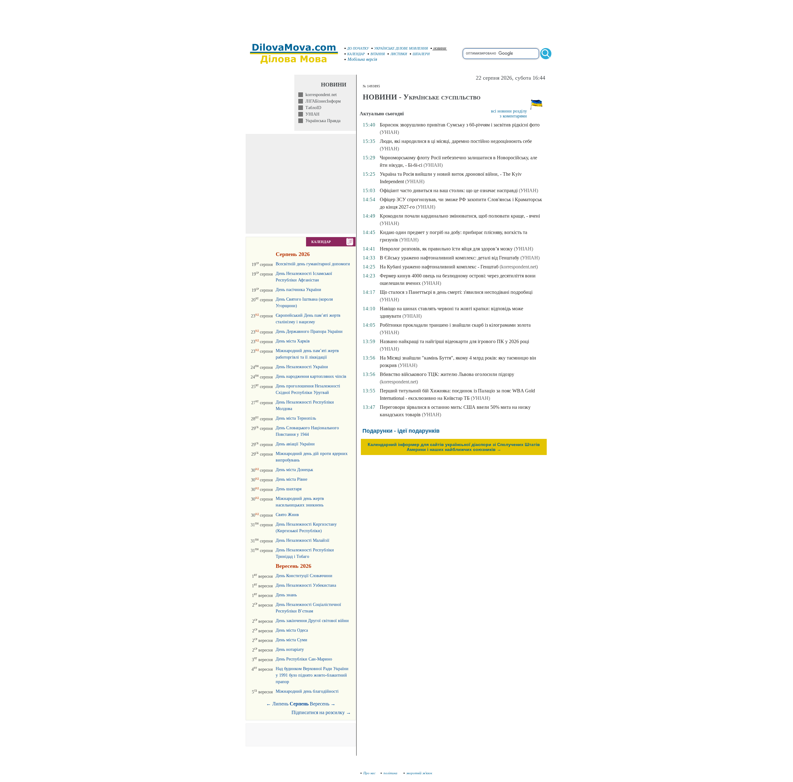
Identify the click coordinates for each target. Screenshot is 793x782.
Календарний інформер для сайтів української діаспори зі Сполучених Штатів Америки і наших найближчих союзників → (454, 447)
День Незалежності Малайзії (302, 540)
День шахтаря (288, 489)
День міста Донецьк (294, 469)
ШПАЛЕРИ (421, 54)
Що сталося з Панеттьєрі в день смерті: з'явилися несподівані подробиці (456, 292)
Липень (280, 703)
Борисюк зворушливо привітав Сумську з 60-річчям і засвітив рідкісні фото (460, 124)
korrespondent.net (320, 94)
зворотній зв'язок (419, 773)
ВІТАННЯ (378, 54)
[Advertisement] (396, 18)
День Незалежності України (302, 366)
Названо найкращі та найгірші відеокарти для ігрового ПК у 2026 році (454, 341)
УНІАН (311, 114)
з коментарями (513, 116)
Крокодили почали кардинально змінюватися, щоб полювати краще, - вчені (460, 216)
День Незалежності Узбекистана (306, 585)
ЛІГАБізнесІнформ (322, 101)
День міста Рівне (291, 479)
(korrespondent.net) (519, 266)
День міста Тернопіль (296, 418)
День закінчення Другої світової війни (312, 620)
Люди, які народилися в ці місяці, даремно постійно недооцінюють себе (456, 141)
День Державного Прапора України (309, 331)
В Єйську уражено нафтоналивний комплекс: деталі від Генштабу (449, 257)
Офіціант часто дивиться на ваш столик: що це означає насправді (449, 190)
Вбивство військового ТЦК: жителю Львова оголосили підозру (447, 374)
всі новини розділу (509, 111)
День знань (286, 595)
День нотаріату (290, 649)
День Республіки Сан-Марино (304, 659)
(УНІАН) (389, 132)
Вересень (319, 703)
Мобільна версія (362, 59)
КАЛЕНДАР (356, 54)
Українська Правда (321, 120)
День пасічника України (298, 289)
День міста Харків (293, 341)
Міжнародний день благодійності (307, 691)
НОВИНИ (439, 48)
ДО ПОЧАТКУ (358, 48)
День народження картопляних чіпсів (311, 376)
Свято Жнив (287, 514)
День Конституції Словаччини (304, 575)
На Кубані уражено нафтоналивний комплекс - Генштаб (439, 266)
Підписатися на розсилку (321, 712)
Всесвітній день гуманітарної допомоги (313, 264)
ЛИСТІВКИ (398, 54)
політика (391, 773)
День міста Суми (291, 640)
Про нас (369, 773)
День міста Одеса (292, 630)
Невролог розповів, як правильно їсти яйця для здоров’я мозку (446, 248)
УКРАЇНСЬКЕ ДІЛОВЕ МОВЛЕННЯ (401, 48)
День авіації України (295, 444)
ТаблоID (312, 107)
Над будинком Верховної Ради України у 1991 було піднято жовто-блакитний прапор (312, 675)
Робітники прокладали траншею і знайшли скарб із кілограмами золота (455, 325)
